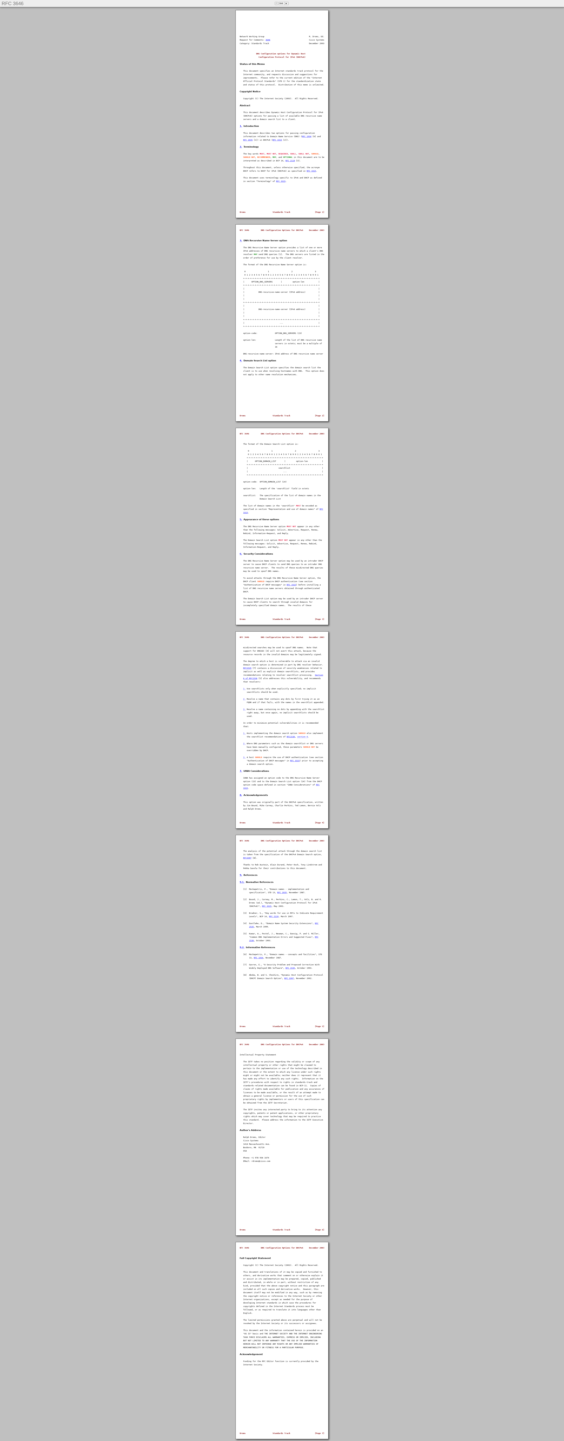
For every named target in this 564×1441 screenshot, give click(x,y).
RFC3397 (247, 858)
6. (241, 554)
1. (241, 126)
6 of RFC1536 (250, 678)
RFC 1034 (306, 136)
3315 (245, 513)
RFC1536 (291, 737)
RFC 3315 (277, 140)
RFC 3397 (289, 978)
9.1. (242, 882)
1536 (251, 940)
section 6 (302, 737)
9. (241, 875)
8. (241, 795)
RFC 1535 (290, 968)
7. (241, 771)
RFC (321, 509)
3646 (268, 40)
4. (241, 360)
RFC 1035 (248, 140)
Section (319, 675)
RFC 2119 (290, 161)
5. (241, 519)
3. (241, 240)
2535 (251, 927)
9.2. (242, 947)
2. (241, 146)
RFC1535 (247, 668)
